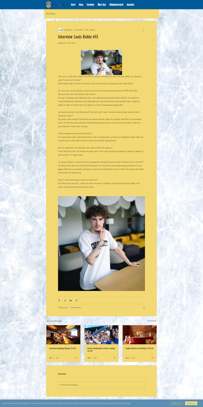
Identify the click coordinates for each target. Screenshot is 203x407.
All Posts (50, 13)
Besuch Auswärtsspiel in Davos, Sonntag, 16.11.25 (101, 349)
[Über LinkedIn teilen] (71, 300)
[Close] (200, 403)
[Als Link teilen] (76, 300)
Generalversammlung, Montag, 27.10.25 (62, 348)
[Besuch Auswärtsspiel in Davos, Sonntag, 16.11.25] (102, 334)
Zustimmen (191, 403)
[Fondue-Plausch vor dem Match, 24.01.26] (140, 334)
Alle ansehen (152, 321)
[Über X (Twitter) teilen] (65, 300)
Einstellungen (177, 403)
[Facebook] (63, 4)
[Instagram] (60, 4)
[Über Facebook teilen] (59, 300)
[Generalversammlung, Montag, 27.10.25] (63, 334)
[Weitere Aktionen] (143, 30)
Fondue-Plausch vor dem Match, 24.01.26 (139, 348)
